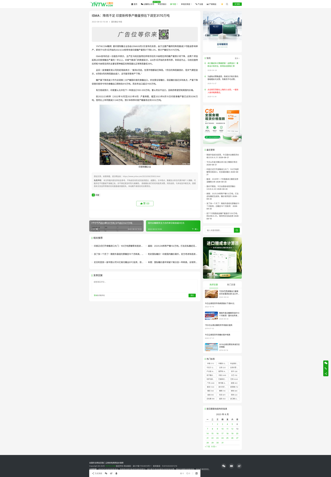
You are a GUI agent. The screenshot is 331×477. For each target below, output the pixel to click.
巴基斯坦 (223, 379)
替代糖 (222, 383)
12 (232, 429)
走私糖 (211, 399)
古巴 (234, 375)
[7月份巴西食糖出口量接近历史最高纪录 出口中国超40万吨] (211, 294)
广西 (210, 383)
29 (212, 443)
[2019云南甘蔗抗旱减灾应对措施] (211, 347)
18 (227, 433)
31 (222, 443)
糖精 (222, 391)
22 (212, 438)
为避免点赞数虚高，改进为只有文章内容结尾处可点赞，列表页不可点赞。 (223, 77)
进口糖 (234, 399)
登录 (95, 295)
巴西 (234, 379)
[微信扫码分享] (106, 473)
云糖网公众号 (148, 4)
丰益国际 (234, 363)
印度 (97, 195)
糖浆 (210, 391)
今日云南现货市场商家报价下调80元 (219, 303)
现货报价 (163, 4)
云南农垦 (234, 367)
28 (207, 443)
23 (217, 438)
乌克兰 (211, 367)
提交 (192, 295)
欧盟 (234, 383)
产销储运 (212, 4)
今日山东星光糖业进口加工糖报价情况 (221, 162)
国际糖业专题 (116, 22)
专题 (174, 4)
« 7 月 (207, 446)
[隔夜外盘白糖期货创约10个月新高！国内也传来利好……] (211, 316)
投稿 (238, 4)
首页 (135, 4)
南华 (234, 371)
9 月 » (213, 446)
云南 (222, 367)
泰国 (210, 387)
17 (222, 433)
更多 (236, 58)
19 (232, 433)
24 (222, 438)
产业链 (200, 4)
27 (237, 438)
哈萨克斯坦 (211, 379)
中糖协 (222, 363)
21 (208, 438)
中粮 (210, 363)
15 (212, 433)
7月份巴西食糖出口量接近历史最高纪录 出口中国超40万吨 (229, 293)
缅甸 (234, 391)
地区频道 (186, 4)
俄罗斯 (222, 371)
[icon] (223, 466)
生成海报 (98, 473)
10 (222, 429)
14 (207, 433)
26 (232, 438)
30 (217, 443)
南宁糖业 (211, 375)
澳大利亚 (223, 387)
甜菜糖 (234, 387)
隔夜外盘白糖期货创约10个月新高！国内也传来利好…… (229, 315)
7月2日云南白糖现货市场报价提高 (218, 325)
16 (217, 433)
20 (237, 433)
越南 (222, 399)
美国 (210, 395)
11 (227, 429)
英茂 (222, 395)
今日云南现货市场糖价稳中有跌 (217, 335)
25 (227, 438)
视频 (234, 395)
